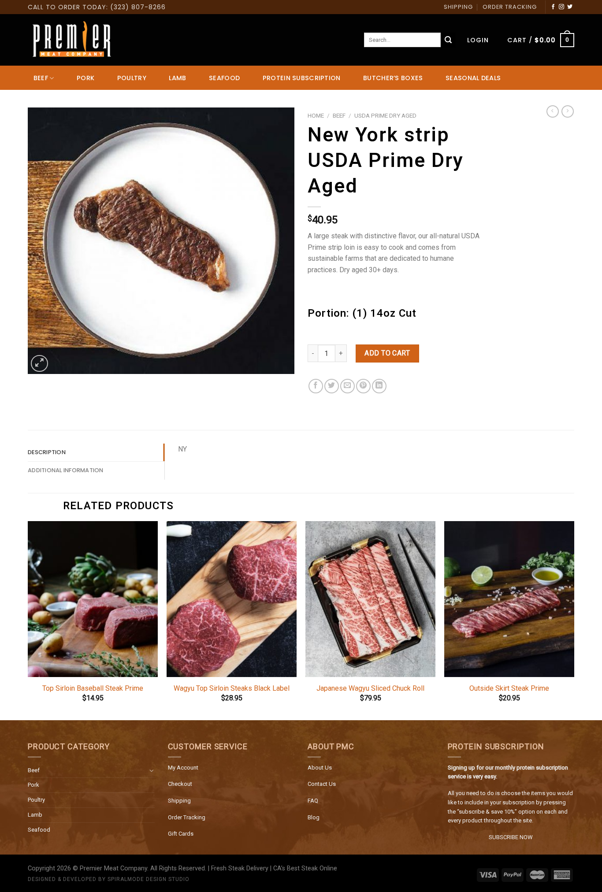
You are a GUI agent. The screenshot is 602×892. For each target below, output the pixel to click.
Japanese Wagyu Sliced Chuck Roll (370, 688)
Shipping (179, 800)
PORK (85, 78)
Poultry (36, 799)
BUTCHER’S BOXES (393, 78)
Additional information (66, 470)
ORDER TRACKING (510, 7)
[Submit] (448, 40)
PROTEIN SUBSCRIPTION (302, 78)
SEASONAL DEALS (473, 78)
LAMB (177, 78)
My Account (183, 767)
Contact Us (322, 784)
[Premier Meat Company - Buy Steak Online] (72, 40)
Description (47, 452)
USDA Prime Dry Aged (385, 115)
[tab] (96, 452)
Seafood (39, 829)
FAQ (313, 800)
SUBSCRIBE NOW (511, 837)
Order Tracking (186, 817)
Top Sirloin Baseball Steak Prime (92, 688)
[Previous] (28, 619)
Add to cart (387, 353)
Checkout (180, 784)
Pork (33, 784)
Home (316, 115)
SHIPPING (458, 7)
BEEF (40, 78)
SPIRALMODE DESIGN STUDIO (149, 879)
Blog (314, 817)
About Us (320, 767)
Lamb (35, 814)
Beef (34, 770)
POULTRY (131, 78)
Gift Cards (180, 833)
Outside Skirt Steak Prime (509, 688)
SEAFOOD (224, 78)
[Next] (573, 619)
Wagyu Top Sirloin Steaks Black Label (232, 688)
